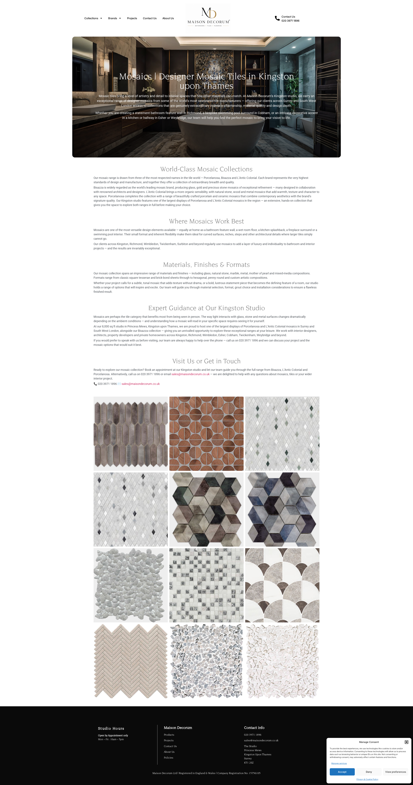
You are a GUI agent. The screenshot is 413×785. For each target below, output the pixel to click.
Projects (132, 18)
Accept (342, 771)
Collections (91, 18)
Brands (112, 18)
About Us (168, 18)
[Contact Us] (277, 18)
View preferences (395, 771)
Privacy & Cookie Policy (367, 779)
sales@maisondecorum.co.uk (190, 374)
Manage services (339, 763)
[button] (406, 742)
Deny (369, 771)
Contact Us (150, 18)
